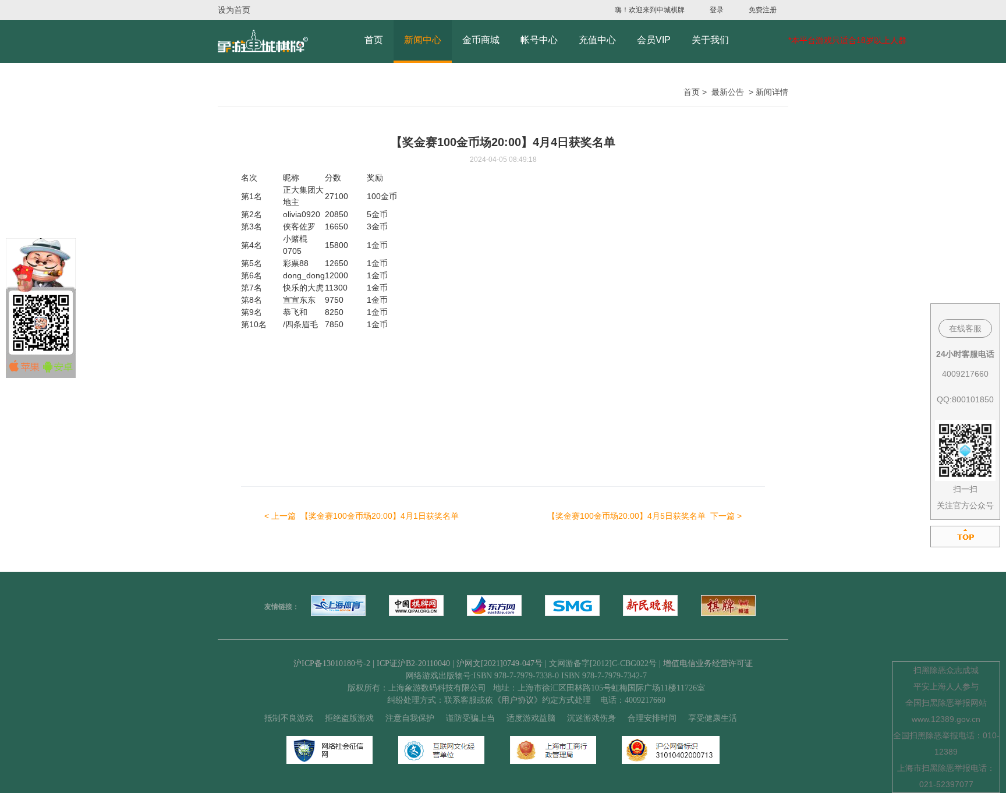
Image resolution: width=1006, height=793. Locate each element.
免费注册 (763, 10)
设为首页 (234, 10)
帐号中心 (539, 40)
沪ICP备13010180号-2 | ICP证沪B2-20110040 (372, 663)
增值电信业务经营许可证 (708, 663)
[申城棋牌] (263, 41)
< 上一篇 (361, 516)
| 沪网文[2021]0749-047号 (497, 663)
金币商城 (481, 40)
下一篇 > (644, 516)
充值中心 (597, 40)
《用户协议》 (517, 700)
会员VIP (654, 40)
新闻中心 (422, 40)
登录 (717, 10)
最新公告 (727, 92)
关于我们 (710, 40)
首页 (373, 40)
